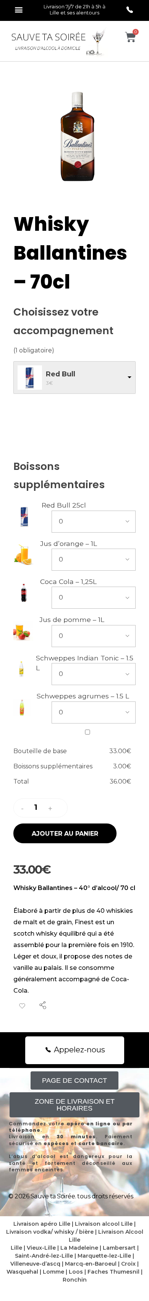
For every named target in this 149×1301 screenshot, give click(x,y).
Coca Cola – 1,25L (68, 581)
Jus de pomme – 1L (71, 620)
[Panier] (130, 37)
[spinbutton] (37, 807)
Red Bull (60, 374)
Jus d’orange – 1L (68, 543)
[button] (18, 9)
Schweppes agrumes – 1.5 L (83, 696)
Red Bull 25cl (64, 505)
